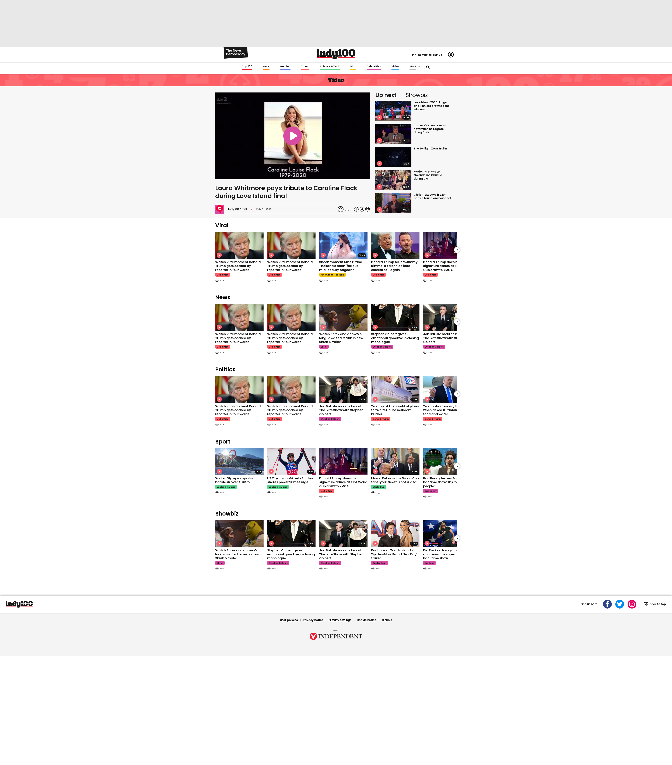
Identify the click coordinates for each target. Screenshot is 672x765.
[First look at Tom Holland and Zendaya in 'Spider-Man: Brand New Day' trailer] (395, 533)
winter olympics (226, 486)
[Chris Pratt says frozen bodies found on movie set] (393, 203)
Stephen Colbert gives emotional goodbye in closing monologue (395, 338)
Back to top (658, 604)
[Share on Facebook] (356, 209)
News (266, 66)
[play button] (292, 135)
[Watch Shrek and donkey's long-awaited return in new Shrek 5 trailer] (343, 317)
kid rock (429, 563)
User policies (289, 620)
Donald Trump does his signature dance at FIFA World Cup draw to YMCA (447, 266)
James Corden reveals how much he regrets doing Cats (430, 128)
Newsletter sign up (430, 55)
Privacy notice (313, 620)
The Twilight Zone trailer (430, 148)
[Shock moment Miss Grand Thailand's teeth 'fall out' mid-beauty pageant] (343, 245)
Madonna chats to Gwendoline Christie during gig (428, 175)
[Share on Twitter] (362, 209)
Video (395, 66)
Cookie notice (366, 620)
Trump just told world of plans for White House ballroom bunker (395, 410)
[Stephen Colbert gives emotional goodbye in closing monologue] (395, 317)
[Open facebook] (607, 604)
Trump (305, 66)
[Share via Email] (367, 209)
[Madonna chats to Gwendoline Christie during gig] (393, 180)
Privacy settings (339, 620)
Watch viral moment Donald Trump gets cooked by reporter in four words (238, 266)
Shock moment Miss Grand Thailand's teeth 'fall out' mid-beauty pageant (340, 266)
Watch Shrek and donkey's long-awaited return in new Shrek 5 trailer (341, 338)
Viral (353, 66)
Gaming (285, 66)
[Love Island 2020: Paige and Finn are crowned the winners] (393, 111)
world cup (379, 486)
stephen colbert (382, 346)
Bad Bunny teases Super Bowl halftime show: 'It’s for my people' (446, 482)
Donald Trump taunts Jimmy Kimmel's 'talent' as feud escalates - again (394, 266)
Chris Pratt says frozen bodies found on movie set (432, 196)
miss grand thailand (332, 274)
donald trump (381, 418)
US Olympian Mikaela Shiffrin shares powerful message (290, 480)
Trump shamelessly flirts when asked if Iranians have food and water (445, 410)
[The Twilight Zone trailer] (393, 157)
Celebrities (374, 66)
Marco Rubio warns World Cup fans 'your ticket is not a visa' (395, 480)
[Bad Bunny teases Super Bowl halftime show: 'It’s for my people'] (447, 461)
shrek (324, 346)
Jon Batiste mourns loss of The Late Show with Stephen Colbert (445, 338)
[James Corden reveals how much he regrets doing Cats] (393, 134)
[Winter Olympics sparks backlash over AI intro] (239, 461)
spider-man (379, 563)
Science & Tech (330, 66)
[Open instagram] (632, 604)
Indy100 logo (336, 54)
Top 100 (247, 66)
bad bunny (431, 490)
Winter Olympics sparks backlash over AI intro (234, 480)
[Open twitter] (619, 604)
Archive (387, 620)
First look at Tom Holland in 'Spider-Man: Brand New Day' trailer (394, 554)
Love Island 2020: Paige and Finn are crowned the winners (432, 105)
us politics (222, 274)
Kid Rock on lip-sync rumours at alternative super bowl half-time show (446, 554)
